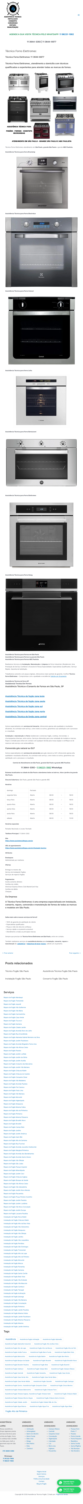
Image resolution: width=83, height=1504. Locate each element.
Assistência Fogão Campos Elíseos (62, 1369)
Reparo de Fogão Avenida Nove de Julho (18, 1031)
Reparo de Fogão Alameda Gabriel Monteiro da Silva (22, 1037)
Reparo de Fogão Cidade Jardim (15, 1027)
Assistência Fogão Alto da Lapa (15, 1348)
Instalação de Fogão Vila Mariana (15, 1300)
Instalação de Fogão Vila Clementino (16, 1227)
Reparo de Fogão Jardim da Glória (15, 1057)
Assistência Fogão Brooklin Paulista (17, 1365)
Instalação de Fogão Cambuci (14, 1287)
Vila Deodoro (75, 1451)
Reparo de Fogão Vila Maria (13, 1011)
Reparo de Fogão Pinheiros (13, 1114)
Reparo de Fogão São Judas (13, 1163)
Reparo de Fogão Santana (13, 1024)
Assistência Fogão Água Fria (39, 1406)
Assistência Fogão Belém (37, 1356)
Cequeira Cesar (54, 1434)
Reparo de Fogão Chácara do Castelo (17, 1074)
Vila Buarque (75, 1448)
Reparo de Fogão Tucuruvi (13, 1021)
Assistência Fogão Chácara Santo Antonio (50, 1398)
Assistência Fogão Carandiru (36, 1373)
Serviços (41, 1476)
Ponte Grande (75, 1436)
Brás (28, 1446)
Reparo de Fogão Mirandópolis (14, 1170)
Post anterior (7, 953)
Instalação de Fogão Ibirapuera (14, 1230)
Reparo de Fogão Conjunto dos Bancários (18, 1064)
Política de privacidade (41, 1479)
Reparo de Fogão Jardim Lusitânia (15, 1203)
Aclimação (30, 1429)
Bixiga (29, 1441)
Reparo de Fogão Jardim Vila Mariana (17, 1067)
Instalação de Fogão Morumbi (14, 1260)
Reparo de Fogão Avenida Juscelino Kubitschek (20, 1147)
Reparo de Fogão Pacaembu (13, 1193)
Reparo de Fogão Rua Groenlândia (15, 1034)
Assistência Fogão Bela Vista (64, 1352)
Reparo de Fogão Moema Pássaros (16, 1117)
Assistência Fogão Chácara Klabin (65, 1394)
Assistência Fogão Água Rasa (62, 1406)
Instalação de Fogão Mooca (13, 1263)
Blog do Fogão (41, 1484)
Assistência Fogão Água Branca (15, 1406)
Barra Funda (31, 1436)
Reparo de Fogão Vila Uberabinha (15, 1187)
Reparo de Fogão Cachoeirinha (14, 1014)
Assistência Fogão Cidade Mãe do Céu (44, 1402)
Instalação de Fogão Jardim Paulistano (17, 1316)
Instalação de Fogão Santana (14, 1270)
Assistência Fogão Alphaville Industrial (18, 1344)
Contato (41, 1481)
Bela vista (30, 1438)
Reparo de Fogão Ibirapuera (13, 1104)
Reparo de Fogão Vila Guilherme (15, 1007)
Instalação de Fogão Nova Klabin (15, 1217)
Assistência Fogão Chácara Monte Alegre (19, 1398)
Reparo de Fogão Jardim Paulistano (16, 1041)
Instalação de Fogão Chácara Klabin (16, 1220)
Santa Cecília (75, 1443)
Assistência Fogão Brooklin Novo (66, 1360)
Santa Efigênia (76, 1446)
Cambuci (30, 1448)
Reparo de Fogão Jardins (12, 1130)
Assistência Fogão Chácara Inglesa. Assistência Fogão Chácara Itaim (28, 1394)
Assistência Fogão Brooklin (42, 1360)
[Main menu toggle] (79, 15)
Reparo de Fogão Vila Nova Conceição (17, 1207)
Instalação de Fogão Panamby (14, 1267)
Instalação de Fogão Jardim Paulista (16, 1310)
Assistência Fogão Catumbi (43, 1381)
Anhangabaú (31, 1431)
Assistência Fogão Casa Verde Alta (16, 1377)
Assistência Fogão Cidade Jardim (16, 1402)
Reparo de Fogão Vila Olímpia (14, 1160)
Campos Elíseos (54, 1429)
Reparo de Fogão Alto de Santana (15, 1140)
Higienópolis (53, 1438)
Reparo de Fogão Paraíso (12, 1050)
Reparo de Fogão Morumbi (13, 1097)
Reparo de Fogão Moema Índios (15, 1107)
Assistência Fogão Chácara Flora (45, 1390)
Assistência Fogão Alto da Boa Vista (46, 1344)
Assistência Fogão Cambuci (14, 1369)
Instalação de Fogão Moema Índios (16, 1313)
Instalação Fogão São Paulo (18, 978)
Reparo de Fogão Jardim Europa (15, 1210)
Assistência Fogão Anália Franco (16, 1352)
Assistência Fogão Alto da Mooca (41, 1348)
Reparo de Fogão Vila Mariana (14, 1094)
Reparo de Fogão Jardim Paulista (15, 1200)
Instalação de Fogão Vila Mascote (15, 1283)
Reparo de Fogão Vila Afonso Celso (16, 1047)
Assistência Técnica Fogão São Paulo (60, 971)
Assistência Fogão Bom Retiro (59, 1356)
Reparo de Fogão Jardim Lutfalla (15, 1054)
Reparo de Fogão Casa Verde (14, 1017)
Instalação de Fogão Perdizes (14, 1243)
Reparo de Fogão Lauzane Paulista (16, 1213)
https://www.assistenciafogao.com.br (19, 841)
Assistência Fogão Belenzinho (15, 1356)
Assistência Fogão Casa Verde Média (17, 1381)
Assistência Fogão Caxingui (64, 1381)
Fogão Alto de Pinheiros (16, 1411)
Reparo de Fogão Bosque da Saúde (16, 1180)
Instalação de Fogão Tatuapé (14, 1290)
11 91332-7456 (8, 1458)
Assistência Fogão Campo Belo (37, 1369)
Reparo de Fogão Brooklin (12, 1124)
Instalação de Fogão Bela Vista (14, 1277)
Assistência (11, 1339)
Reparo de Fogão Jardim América (15, 1134)
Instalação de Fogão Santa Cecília (15, 1273)
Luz (50, 1443)
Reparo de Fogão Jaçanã (12, 1004)
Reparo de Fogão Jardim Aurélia (15, 1061)
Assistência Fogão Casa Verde (59, 1373)
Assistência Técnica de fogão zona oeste (25, 701)
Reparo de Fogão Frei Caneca (14, 1087)
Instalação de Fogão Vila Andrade (15, 1280)
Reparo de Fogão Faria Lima (13, 1090)
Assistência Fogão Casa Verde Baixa (44, 1377)
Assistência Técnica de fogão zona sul (24, 706)
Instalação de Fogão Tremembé (15, 1250)
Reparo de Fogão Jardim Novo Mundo (17, 1190)
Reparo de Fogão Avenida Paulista (15, 1084)
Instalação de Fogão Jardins (13, 1237)
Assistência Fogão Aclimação (29, 1339)
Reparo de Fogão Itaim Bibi (13, 1137)
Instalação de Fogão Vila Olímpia (15, 1233)
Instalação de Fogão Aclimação (14, 1293)
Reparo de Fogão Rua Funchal (14, 1144)
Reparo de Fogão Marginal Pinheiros (16, 1150)
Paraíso (73, 1434)
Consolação (53, 1436)
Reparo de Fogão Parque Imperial (15, 1167)
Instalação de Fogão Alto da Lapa (15, 1253)
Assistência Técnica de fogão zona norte (25, 711)
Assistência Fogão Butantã (60, 1365)
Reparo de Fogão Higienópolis (14, 1100)
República (74, 1441)
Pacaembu (52, 1451)
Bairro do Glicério (32, 1434)
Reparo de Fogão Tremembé (13, 1001)
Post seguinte (75, 953)
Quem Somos (41, 1474)
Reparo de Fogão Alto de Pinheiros (16, 1110)
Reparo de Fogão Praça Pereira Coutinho (18, 1197)
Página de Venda (62, 1494)
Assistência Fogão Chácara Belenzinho (18, 1390)
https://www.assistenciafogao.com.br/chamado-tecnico (25, 848)
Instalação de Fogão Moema (13, 1323)
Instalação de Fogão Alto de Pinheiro (16, 1257)
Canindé (51, 1431)
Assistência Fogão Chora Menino (61, 1385)
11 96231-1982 (66, 34)
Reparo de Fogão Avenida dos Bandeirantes (19, 1154)
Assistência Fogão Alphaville (52, 1339)
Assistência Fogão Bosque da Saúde (17, 1360)
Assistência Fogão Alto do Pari (66, 1348)
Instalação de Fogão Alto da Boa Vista (17, 1223)
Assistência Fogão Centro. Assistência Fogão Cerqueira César (26, 1385)
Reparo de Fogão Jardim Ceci (14, 1174)
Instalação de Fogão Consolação (15, 1303)
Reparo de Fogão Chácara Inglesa (15, 1177)
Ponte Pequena (76, 1438)
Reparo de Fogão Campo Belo (14, 1127)
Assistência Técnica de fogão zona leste (25, 696)
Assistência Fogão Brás (40, 1365)
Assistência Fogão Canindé (14, 1373)
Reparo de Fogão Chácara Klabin (15, 1070)
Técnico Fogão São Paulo (17, 971)
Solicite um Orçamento (58, 676)
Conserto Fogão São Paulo (55, 978)
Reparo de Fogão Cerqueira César (15, 1077)
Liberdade (52, 1441)
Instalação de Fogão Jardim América (16, 1326)
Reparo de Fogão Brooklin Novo (15, 1120)
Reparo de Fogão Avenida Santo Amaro (17, 1157)
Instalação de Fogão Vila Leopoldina (16, 1240)
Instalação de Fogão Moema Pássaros (17, 1320)
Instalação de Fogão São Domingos (16, 1247)
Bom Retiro (30, 1443)
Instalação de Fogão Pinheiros (14, 1306)
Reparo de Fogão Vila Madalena (15, 1080)
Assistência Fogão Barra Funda (40, 1352)
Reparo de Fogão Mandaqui (13, 997)
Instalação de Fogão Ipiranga (14, 1297)
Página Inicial (41, 1471)
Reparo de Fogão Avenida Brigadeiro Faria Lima (20, 1044)
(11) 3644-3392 (8, 1451)
